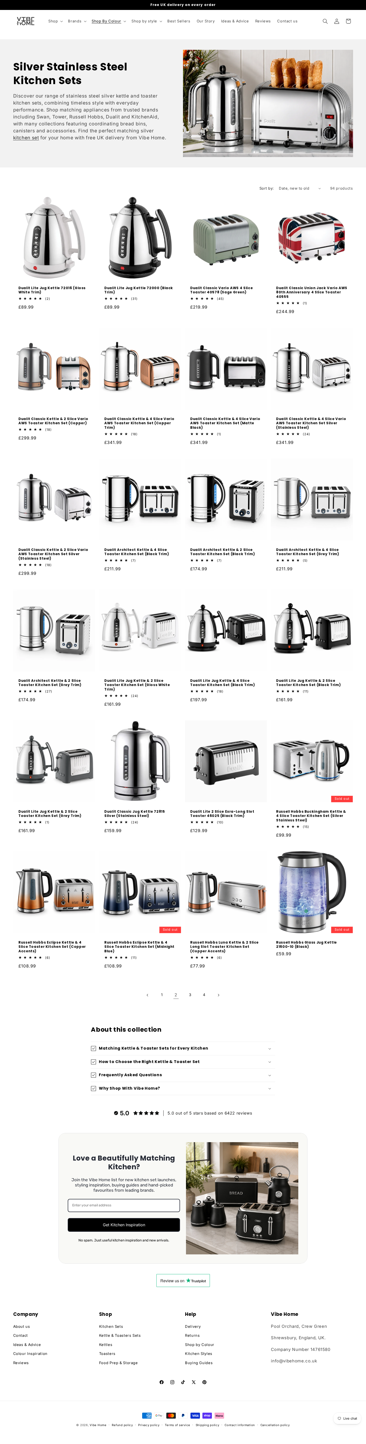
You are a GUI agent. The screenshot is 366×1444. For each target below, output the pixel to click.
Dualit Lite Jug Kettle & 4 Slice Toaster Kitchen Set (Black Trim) (222, 683)
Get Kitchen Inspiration (124, 1224)
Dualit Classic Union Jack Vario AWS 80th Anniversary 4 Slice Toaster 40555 (311, 292)
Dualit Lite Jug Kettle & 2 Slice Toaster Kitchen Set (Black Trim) (308, 683)
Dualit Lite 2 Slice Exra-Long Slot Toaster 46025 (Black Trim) (222, 813)
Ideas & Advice (27, 1344)
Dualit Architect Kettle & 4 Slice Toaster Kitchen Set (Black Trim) (136, 552)
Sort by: (266, 188)
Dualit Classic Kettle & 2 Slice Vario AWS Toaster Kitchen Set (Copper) (53, 421)
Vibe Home (98, 1425)
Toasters (107, 1353)
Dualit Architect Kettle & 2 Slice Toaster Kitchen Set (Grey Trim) (50, 683)
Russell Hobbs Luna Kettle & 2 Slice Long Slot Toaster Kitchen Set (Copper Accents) (224, 947)
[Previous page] (147, 995)
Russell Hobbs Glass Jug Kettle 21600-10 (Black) (306, 944)
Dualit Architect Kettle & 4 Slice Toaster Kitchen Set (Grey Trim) (307, 552)
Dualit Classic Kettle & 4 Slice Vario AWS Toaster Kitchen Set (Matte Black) (225, 423)
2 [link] (176, 994)
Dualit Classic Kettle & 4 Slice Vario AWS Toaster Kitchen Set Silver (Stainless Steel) (311, 423)
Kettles (105, 1344)
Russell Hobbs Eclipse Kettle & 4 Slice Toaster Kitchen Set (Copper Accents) (52, 947)
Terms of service (177, 1425)
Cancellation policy (275, 1425)
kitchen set (26, 138)
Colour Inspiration (30, 1353)
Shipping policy (207, 1425)
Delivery (193, 1326)
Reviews (21, 1363)
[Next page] (218, 995)
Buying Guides (199, 1363)
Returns (192, 1335)
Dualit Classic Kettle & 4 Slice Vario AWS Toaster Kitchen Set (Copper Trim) (139, 423)
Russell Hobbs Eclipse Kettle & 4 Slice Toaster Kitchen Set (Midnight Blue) (139, 947)
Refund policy (122, 1425)
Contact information (240, 1425)
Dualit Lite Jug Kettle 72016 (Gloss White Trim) (52, 290)
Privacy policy (148, 1425)
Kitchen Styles (198, 1353)
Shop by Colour (199, 1344)
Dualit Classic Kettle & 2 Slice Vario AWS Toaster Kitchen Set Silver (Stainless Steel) (53, 554)
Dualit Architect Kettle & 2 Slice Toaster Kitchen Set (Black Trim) (222, 552)
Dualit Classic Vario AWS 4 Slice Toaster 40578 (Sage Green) (221, 290)
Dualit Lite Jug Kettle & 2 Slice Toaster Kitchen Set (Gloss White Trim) (137, 685)
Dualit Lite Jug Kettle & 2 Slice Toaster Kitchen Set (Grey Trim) (50, 813)
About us (21, 1326)
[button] (55, 21)
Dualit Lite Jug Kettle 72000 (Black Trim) (138, 290)
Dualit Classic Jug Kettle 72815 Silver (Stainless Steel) (134, 813)
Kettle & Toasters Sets (120, 1335)
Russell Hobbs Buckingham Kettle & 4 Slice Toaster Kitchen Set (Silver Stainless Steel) (311, 816)
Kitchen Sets (111, 1326)
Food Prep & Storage (118, 1363)
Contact (20, 1335)
